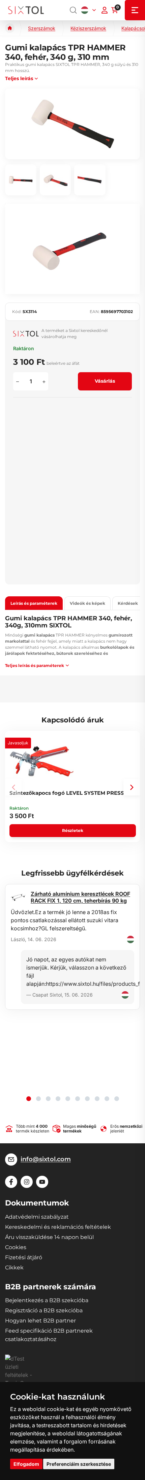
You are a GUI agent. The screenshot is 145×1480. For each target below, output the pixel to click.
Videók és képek (87, 603)
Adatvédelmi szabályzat (37, 1217)
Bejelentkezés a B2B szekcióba (46, 1300)
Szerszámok (41, 28)
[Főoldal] (9, 28)
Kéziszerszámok (88, 28)
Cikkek (14, 1267)
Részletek (72, 830)
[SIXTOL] (26, 10)
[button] (131, 787)
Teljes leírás (19, 78)
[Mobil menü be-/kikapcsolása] (135, 10)
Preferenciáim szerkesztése (79, 1464)
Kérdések (128, 603)
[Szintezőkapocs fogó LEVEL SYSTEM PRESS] (41, 761)
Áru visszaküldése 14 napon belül (49, 1237)
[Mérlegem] (104, 10)
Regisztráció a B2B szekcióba (44, 1310)
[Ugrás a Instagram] (27, 1182)
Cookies (15, 1247)
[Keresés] (73, 10)
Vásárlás (105, 381)
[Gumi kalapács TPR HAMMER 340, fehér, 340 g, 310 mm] (72, 124)
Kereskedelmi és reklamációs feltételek (58, 1227)
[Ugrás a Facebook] (11, 1182)
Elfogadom (26, 1464)
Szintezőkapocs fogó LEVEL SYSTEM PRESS (66, 793)
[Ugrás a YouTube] (42, 1182)
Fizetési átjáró (23, 1257)
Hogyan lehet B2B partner (40, 1320)
